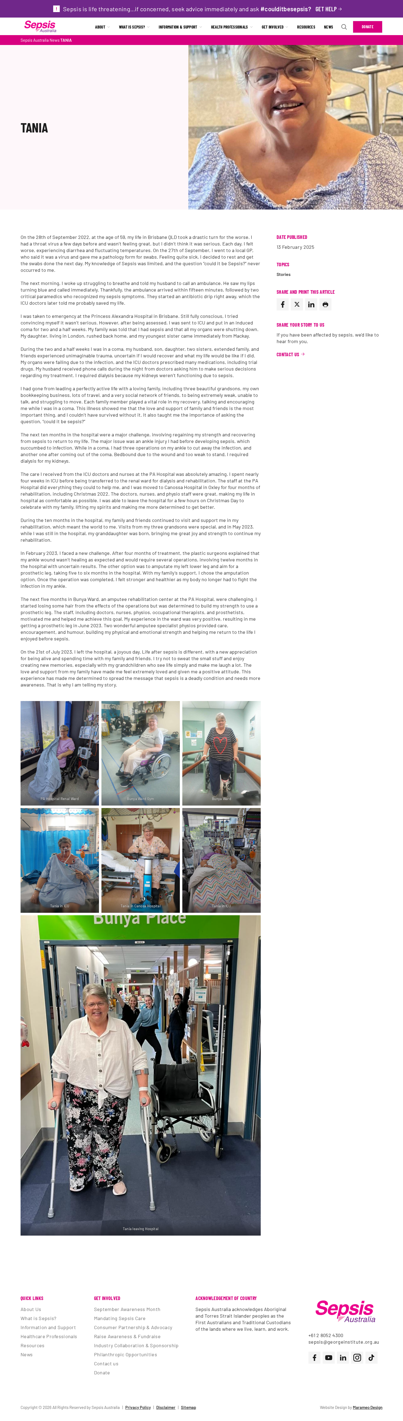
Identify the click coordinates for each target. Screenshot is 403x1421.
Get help (326, 8)
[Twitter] (297, 304)
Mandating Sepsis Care (120, 1318)
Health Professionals (229, 26)
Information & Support (178, 26)
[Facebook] (283, 304)
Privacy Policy (138, 1407)
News (328, 26)
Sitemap (188, 1407)
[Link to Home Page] (40, 27)
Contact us (106, 1363)
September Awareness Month (127, 1309)
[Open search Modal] (344, 27)
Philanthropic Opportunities (125, 1354)
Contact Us (288, 354)
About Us (31, 1309)
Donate (367, 26)
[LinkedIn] (311, 304)
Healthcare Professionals (49, 1336)
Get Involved (273, 26)
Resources (306, 26)
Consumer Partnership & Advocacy (133, 1327)
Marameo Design (367, 1407)
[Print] (325, 304)
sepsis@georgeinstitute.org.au (343, 1342)
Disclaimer (165, 1407)
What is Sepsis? (132, 26)
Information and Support (48, 1327)
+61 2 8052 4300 (326, 1335)
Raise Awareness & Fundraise (127, 1336)
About (100, 26)
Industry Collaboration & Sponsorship (136, 1345)
